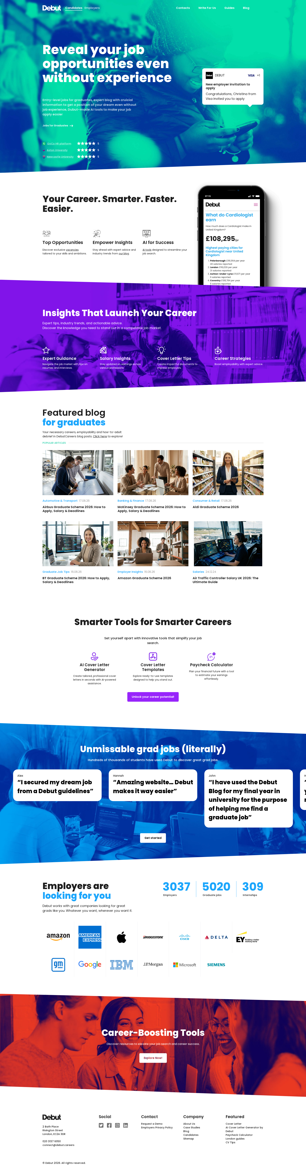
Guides (229, 8)
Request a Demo (152, 1124)
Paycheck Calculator (239, 1135)
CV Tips (230, 1142)
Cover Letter (234, 1124)
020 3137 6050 (51, 1141)
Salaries (198, 572)
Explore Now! (153, 1058)
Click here (100, 436)
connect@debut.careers (58, 1145)
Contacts (183, 8)
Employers (92, 8)
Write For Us (207, 8)
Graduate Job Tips (56, 572)
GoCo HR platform (59, 143)
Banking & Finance (131, 501)
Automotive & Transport (60, 501)
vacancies (72, 250)
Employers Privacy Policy (157, 1127)
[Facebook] (109, 1125)
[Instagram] (117, 1125)
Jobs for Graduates (55, 125)
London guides (235, 1138)
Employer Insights (130, 572)
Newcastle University (60, 156)
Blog (246, 8)
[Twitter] (101, 1125)
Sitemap (188, 1138)
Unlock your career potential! (153, 697)
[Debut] (51, 8)
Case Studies (191, 1127)
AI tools (147, 250)
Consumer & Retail (206, 501)
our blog (124, 253)
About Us (189, 1124)
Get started (153, 838)
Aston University (57, 150)
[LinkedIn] (125, 1125)
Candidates (191, 1135)
